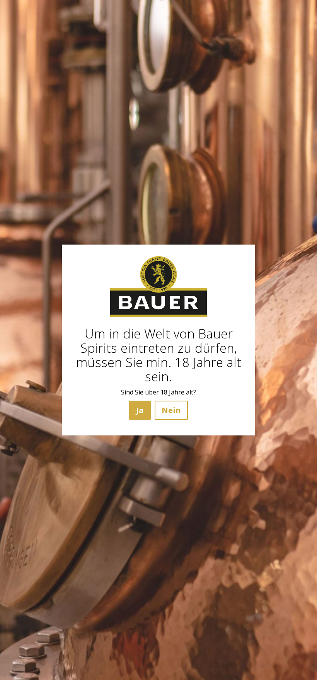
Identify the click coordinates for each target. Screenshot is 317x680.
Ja (140, 410)
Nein (171, 410)
